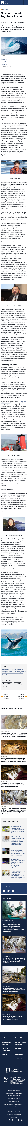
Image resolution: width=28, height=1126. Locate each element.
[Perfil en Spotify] (18, 1120)
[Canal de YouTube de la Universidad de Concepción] (22, 1120)
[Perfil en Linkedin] (6, 1120)
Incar (3, 673)
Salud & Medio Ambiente (6, 1043)
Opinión (4, 1059)
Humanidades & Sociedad (20, 1043)
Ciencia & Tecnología (6, 1049)
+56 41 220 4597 (16, 1098)
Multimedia (19, 1059)
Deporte (18, 1048)
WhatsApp (8, 687)
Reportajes (5, 9)
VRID (4, 61)
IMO (24, 671)
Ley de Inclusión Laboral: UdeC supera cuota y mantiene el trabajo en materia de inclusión (13, 989)
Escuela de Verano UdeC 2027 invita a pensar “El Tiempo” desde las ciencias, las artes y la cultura (18, 852)
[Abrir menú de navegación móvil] (25, 2)
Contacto (17, 1111)
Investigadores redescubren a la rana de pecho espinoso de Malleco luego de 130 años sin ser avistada (14, 759)
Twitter (18, 684)
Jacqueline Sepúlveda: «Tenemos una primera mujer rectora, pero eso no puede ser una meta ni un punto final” (18, 875)
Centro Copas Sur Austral (9, 669)
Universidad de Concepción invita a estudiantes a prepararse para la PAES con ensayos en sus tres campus (17, 841)
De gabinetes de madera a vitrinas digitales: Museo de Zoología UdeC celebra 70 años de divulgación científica (13, 811)
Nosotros (10, 1111)
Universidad (19, 1038)
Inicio (4, 1038)
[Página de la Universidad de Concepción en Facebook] (12, 1120)
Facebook (8, 684)
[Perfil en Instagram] (9, 1120)
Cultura (4, 1055)
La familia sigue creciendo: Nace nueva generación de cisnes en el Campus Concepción (18, 830)
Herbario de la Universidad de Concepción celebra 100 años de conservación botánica (12, 785)
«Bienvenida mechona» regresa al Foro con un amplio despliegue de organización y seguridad (17, 863)
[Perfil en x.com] (15, 1120)
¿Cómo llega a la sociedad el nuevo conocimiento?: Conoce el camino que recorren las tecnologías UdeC (14, 734)
